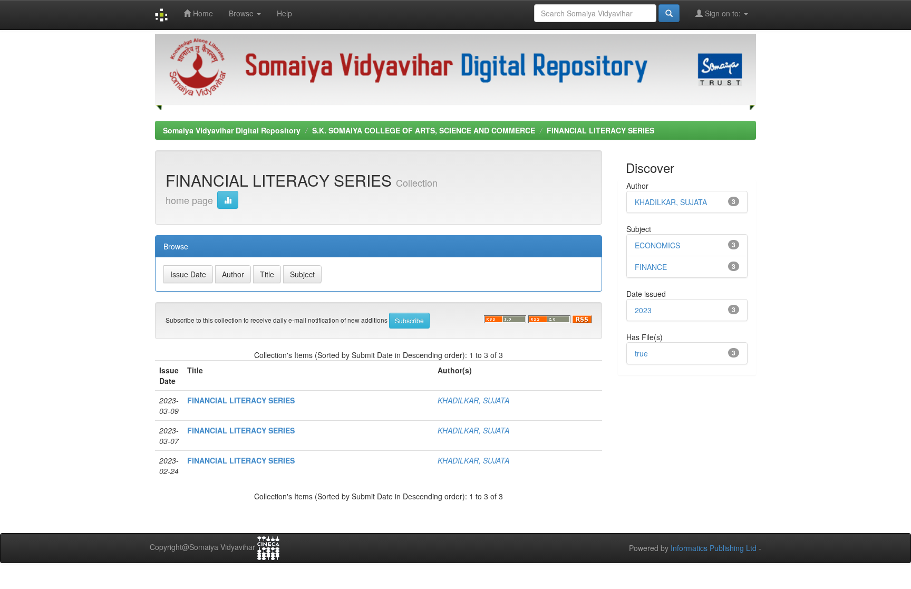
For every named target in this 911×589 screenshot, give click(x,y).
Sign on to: (723, 13)
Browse (242, 13)
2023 (643, 310)
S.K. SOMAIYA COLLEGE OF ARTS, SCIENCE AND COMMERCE (423, 130)
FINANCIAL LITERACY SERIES (600, 130)
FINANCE (651, 267)
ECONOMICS (657, 245)
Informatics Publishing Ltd (714, 548)
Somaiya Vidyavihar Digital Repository (232, 130)
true (641, 353)
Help (284, 13)
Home (202, 13)
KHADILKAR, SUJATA (473, 400)
